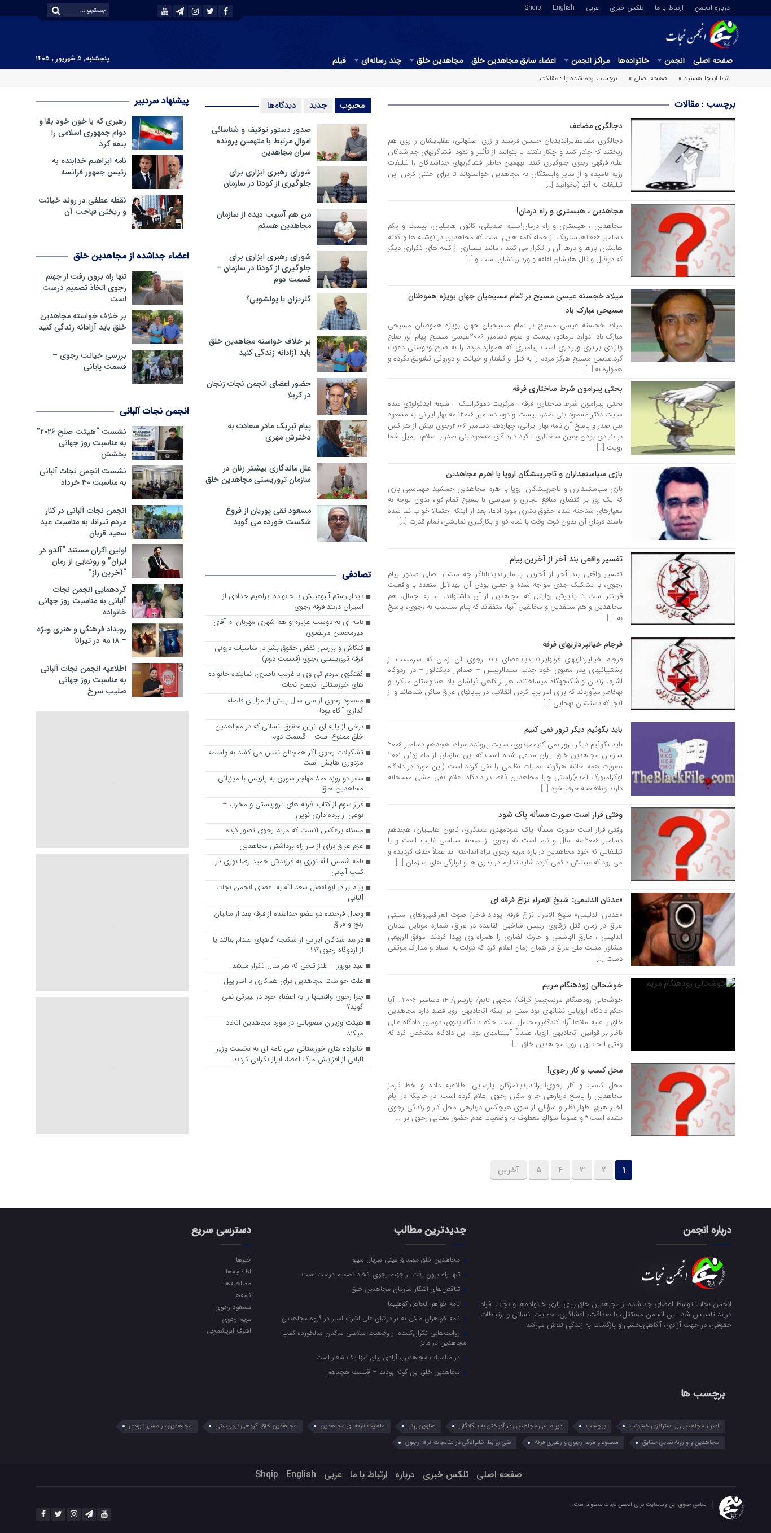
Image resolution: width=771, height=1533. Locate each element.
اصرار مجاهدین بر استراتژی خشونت (674, 1426)
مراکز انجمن (590, 60)
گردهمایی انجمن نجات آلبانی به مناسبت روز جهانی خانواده (82, 601)
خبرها (243, 1259)
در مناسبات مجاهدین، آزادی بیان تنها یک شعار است (389, 1357)
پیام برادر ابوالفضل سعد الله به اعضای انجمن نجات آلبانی (289, 893)
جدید (318, 105)
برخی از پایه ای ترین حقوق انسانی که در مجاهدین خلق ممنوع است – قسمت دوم (289, 732)
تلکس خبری (626, 6)
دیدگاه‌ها (281, 105)
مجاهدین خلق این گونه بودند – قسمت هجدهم (394, 1372)
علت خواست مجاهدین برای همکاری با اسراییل (293, 981)
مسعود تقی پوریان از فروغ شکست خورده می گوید (268, 516)
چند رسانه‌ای (381, 60)
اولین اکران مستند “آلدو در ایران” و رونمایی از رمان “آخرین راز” (83, 561)
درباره (405, 1475)
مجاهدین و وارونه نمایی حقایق (680, 1442)
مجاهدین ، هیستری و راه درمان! (569, 211)
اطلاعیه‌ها (238, 1271)
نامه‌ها (242, 1295)
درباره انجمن (712, 6)
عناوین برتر (422, 1426)
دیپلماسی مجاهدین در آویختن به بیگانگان (510, 1426)
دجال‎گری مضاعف (596, 126)
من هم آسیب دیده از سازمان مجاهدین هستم (264, 220)
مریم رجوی (236, 1319)
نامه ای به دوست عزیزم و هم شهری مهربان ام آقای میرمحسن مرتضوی (288, 628)
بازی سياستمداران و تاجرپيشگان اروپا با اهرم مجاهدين (534, 474)
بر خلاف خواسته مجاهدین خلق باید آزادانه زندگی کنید (260, 347)
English (564, 6)
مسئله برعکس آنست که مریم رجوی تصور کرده (294, 830)
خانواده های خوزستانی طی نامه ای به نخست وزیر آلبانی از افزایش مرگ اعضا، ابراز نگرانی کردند (289, 1054)
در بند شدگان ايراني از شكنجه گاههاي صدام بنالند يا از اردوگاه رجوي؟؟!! (288, 945)
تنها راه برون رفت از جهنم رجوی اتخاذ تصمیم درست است (84, 288)
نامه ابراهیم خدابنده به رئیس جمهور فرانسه (89, 166)
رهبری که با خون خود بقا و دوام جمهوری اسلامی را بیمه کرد (82, 133)
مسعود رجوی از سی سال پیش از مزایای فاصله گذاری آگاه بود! (295, 706)
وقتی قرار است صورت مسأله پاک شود (560, 815)
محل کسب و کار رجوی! (585, 1070)
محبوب (352, 105)
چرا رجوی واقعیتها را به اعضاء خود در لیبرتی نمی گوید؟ (292, 1002)
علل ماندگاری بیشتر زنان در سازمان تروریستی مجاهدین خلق (258, 474)
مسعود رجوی (233, 1307)
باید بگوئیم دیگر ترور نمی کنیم (573, 729)
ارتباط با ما (669, 6)
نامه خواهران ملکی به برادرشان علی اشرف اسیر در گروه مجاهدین (372, 1318)
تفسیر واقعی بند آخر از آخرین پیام (566, 559)
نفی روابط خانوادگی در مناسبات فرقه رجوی (458, 1442)
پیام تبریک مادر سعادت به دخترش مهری (269, 431)
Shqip (533, 6)
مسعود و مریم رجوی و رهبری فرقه (577, 1442)
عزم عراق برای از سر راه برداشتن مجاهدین (301, 846)
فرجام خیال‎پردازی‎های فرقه (582, 644)
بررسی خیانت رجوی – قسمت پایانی (89, 361)
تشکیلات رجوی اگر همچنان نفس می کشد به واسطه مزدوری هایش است (285, 758)
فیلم (339, 60)
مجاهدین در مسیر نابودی (160, 1426)
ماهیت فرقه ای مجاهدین (353, 1426)
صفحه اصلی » (648, 78)
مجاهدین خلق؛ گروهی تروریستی (256, 1426)
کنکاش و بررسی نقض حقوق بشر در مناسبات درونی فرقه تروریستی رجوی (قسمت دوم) (288, 654)
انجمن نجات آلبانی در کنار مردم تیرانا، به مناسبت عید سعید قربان (83, 522)
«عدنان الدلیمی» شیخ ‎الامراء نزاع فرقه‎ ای (556, 900)
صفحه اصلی (713, 60)
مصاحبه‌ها (237, 1283)
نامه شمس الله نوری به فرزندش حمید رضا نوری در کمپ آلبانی (289, 867)
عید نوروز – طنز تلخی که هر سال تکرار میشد (297, 966)
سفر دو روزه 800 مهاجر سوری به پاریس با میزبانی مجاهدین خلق (290, 784)
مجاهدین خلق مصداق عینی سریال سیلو (407, 1259)
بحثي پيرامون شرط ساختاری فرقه (567, 389)
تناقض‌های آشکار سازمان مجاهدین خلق (407, 1289)
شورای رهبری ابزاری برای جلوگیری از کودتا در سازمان (267, 178)
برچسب (596, 1426)
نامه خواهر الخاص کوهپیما (425, 1303)
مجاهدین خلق (440, 60)
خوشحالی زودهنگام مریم (582, 985)
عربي (592, 6)
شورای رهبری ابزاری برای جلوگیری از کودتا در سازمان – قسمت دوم (263, 268)
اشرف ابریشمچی (229, 1330)
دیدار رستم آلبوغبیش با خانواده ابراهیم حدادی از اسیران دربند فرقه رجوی (292, 602)
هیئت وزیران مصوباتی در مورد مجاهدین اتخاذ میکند (294, 1028)
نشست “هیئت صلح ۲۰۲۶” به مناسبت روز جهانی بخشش (81, 443)
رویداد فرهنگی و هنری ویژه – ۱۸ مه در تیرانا (81, 634)
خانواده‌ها (633, 60)
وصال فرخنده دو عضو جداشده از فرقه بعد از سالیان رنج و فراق (288, 919)
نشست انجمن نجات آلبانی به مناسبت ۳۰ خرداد (83, 476)
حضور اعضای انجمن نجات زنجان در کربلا (259, 389)
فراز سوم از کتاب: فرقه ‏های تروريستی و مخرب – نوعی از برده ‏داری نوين (292, 810)
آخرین (508, 1170)
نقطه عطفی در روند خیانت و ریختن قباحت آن (82, 206)
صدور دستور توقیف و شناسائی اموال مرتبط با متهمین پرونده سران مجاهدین (261, 141)
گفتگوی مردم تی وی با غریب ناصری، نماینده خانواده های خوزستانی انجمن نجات (285, 680)
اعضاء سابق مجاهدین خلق (513, 60)
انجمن (674, 60)
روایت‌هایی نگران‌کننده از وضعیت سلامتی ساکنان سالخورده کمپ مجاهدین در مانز (374, 1337)
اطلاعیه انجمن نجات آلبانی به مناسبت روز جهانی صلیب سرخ (83, 680)
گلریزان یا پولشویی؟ (278, 299)
